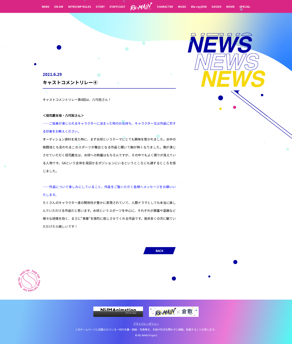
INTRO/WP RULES (79, 7)
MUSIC (182, 7)
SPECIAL (244, 7)
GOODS (216, 7)
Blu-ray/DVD (199, 7)
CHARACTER (165, 7)
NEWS (45, 7)
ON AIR (58, 7)
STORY (100, 7)
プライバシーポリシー (146, 324)
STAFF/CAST (117, 7)
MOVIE (230, 7)
